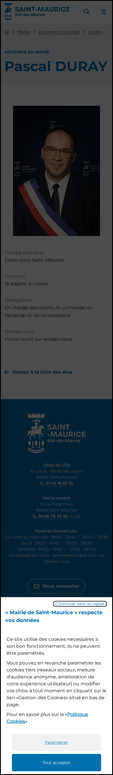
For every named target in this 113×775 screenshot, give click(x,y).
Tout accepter (56, 762)
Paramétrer (56, 742)
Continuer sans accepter (80, 603)
